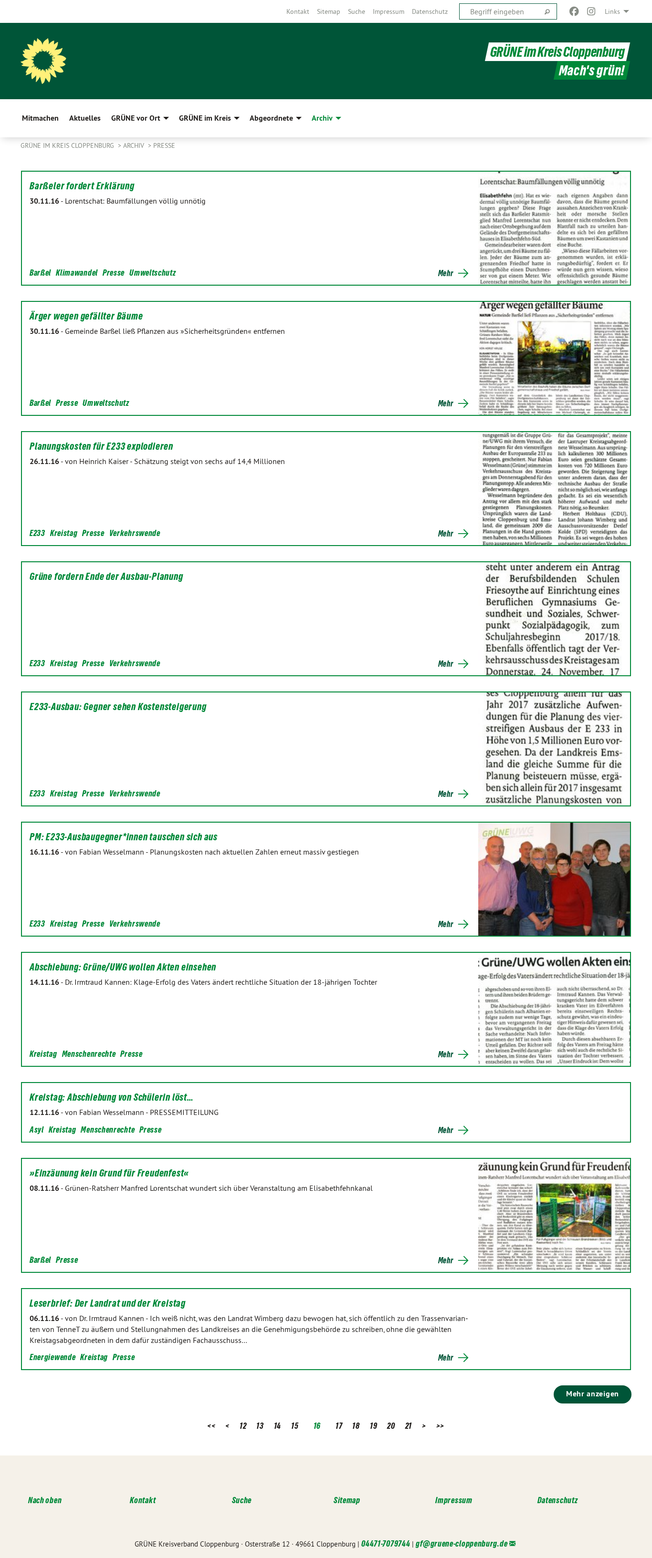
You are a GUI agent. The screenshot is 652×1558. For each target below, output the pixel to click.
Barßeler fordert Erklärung (82, 186)
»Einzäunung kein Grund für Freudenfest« (109, 1173)
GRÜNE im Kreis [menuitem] (205, 118)
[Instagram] (592, 11)
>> (440, 1426)
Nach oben (45, 1500)
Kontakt (297, 11)
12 (243, 1426)
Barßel (40, 273)
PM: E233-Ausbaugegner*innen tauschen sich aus (124, 837)
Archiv (134, 145)
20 (391, 1426)
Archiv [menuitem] (322, 118)
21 (408, 1426)
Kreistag (64, 533)
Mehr (445, 273)
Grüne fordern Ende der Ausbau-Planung (106, 576)
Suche (356, 11)
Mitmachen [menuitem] (40, 118)
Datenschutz (430, 11)
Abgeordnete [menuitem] (271, 118)
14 (277, 1426)
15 (294, 1426)
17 (339, 1426)
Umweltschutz (152, 273)
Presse (164, 145)
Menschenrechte (89, 1054)
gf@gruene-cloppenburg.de (461, 1543)
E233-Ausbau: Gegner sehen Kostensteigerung (118, 706)
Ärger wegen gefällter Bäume (86, 316)
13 (259, 1426)
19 (373, 1426)
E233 (37, 533)
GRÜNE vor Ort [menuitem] (135, 118)
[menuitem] (297, 11)
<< (211, 1426)
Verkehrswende (134, 533)
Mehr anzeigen (592, 1394)
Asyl (37, 1130)
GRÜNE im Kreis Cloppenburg (557, 52)
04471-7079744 (385, 1543)
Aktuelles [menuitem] (85, 118)
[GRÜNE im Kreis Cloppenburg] (43, 61)
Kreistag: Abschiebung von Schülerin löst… (112, 1097)
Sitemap (328, 11)
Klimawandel (77, 273)
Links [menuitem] (612, 11)
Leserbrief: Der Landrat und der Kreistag (108, 1303)
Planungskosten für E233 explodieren (101, 446)
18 (355, 1426)
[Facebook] (574, 11)
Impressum (388, 11)
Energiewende (52, 1357)
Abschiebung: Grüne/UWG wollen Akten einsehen (123, 967)
